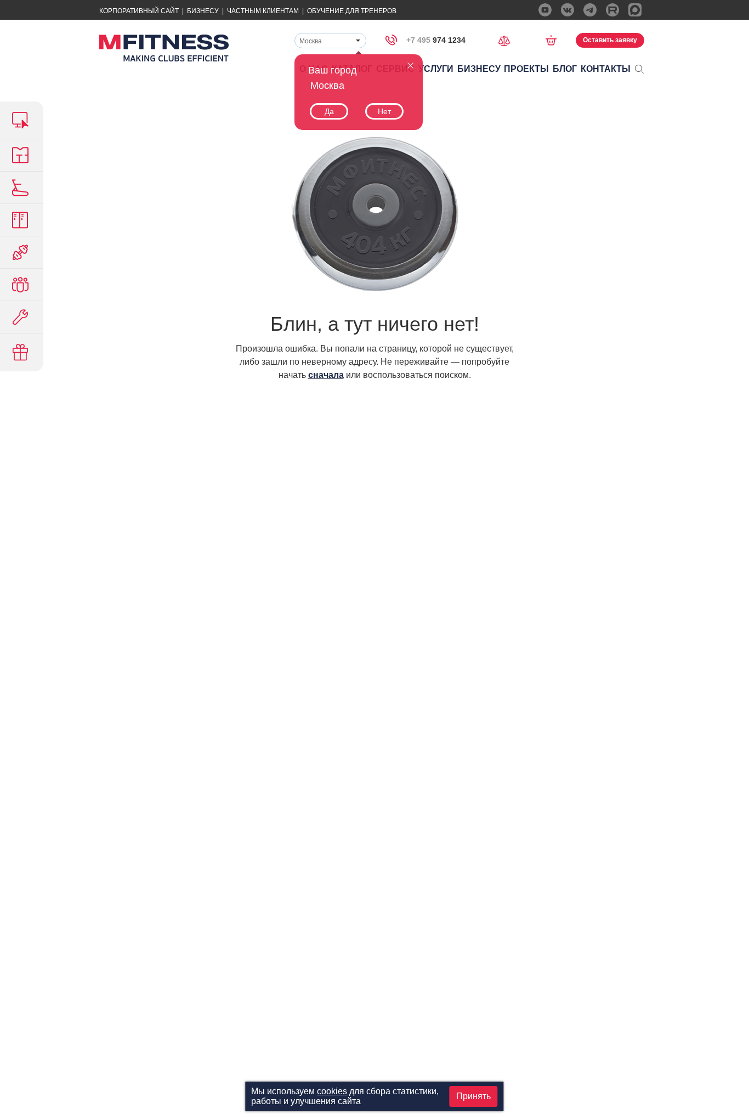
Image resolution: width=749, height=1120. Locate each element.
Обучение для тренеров (351, 11)
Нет (384, 111)
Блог (565, 68)
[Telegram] (590, 9)
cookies (332, 1091)
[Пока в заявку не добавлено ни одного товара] (555, 40)
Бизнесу (203, 11)
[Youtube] (545, 9)
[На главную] (164, 48)
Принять (473, 1096)
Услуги (435, 68)
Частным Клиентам (263, 11)
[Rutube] (612, 9)
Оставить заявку (610, 40)
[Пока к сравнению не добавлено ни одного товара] (507, 40)
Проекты (526, 68)
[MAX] (635, 9)
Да (329, 111)
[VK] (567, 9)
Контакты (606, 68)
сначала (326, 375)
